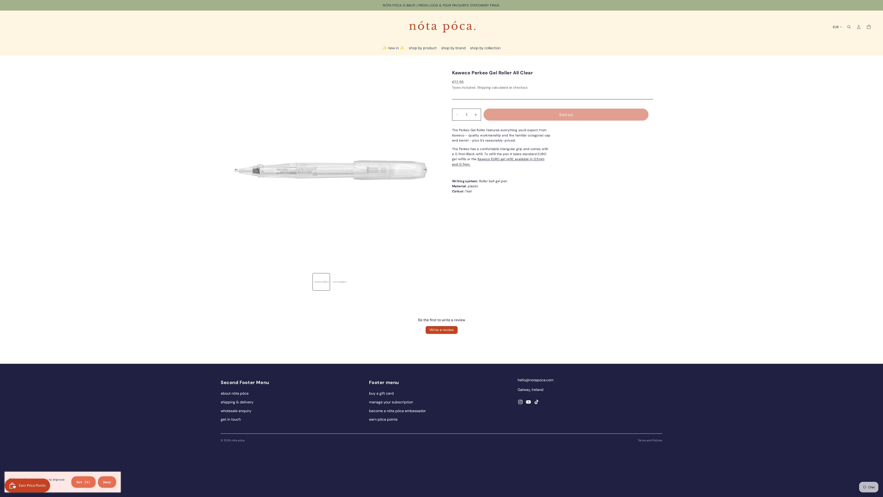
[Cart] (869, 27)
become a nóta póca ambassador (397, 410)
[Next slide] (426, 170)
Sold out (566, 114)
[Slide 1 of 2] (321, 282)
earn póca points (383, 419)
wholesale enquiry (236, 410)
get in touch (231, 419)
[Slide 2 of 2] (339, 282)
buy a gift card (381, 393)
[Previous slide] (235, 170)
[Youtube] (528, 402)
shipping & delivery (237, 402)
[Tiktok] (536, 402)
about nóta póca (235, 393)
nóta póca (238, 440)
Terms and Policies (650, 440)
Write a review (442, 329)
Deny (107, 482)
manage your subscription (391, 402)
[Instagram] (520, 402)
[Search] (849, 27)
